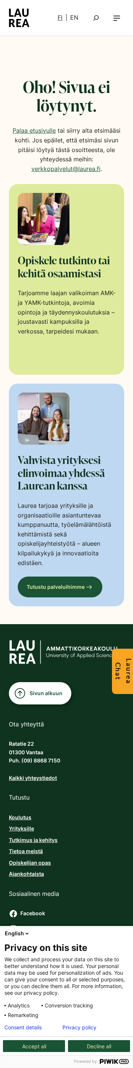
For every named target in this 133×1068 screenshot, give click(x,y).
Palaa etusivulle (34, 130)
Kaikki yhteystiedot (33, 778)
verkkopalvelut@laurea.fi (65, 168)
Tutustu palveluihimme (56, 587)
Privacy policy (79, 1027)
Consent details (23, 1027)
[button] (116, 18)
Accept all (34, 1046)
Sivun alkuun (46, 693)
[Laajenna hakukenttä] (96, 17)
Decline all (99, 1046)
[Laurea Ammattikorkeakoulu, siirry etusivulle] (19, 17)
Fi (60, 17)
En (74, 17)
